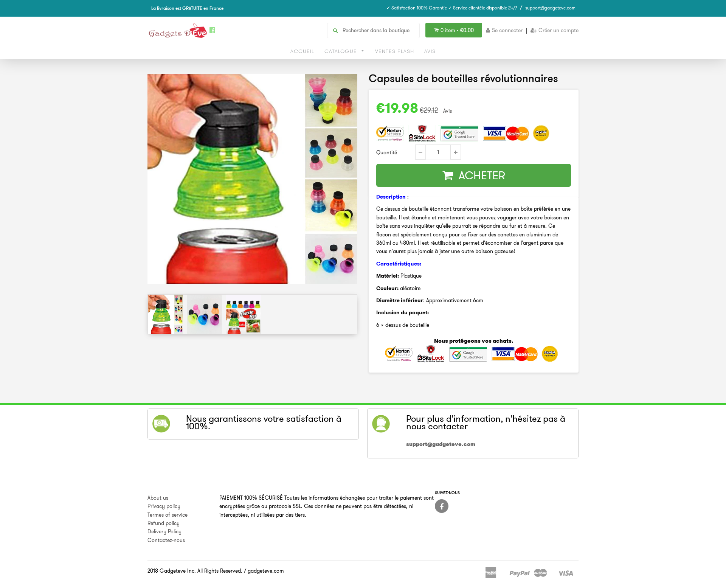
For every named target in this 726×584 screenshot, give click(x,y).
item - (457, 30)
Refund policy (163, 523)
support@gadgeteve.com (550, 8)
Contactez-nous (166, 540)
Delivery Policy (164, 531)
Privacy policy (163, 506)
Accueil (302, 51)
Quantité (386, 152)
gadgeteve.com (266, 570)
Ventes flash (394, 51)
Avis (430, 51)
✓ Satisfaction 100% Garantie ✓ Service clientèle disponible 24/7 (451, 8)
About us (157, 497)
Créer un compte (558, 30)
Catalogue (341, 51)
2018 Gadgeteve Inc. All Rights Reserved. (194, 570)
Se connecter (507, 30)
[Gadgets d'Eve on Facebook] (441, 506)
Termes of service (167, 514)
